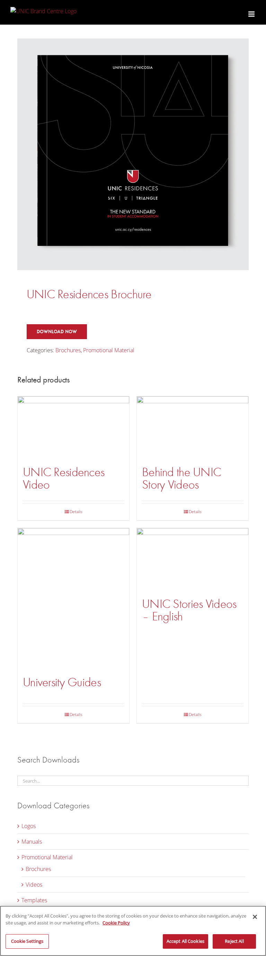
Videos (34, 884)
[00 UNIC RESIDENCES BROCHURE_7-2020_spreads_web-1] (133, 154)
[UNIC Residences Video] (73, 427)
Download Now (57, 331)
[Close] (255, 916)
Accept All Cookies (185, 941)
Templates (34, 900)
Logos (28, 826)
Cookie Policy (116, 923)
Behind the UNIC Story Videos (181, 478)
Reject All (234, 941)
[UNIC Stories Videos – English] (192, 559)
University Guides (62, 682)
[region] (133, 931)
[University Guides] (73, 598)
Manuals (31, 841)
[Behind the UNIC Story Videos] (192, 427)
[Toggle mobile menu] (252, 14)
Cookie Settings (27, 941)
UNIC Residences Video (63, 478)
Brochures (68, 350)
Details (76, 512)
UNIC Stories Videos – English (189, 610)
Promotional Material (108, 350)
